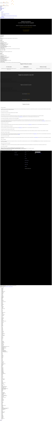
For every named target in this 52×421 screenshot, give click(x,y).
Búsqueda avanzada (2, 8)
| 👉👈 (7, 1)
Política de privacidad (40, 153)
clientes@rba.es (20, 116)
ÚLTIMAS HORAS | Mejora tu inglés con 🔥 (7, 0)
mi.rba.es (19, 134)
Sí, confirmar (6, 286)
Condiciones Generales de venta (28, 168)
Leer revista (2, 16)
